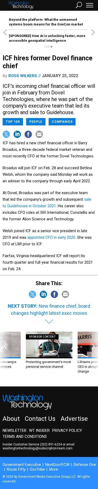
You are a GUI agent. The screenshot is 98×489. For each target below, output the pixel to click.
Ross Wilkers (22, 75)
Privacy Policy (67, 430)
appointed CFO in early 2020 (51, 237)
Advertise (74, 418)
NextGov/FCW (57, 464)
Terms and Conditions (25, 436)
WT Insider (39, 430)
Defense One (85, 464)
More (53, 469)
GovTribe (37, 469)
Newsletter (14, 430)
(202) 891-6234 (51, 444)
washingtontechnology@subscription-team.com (37, 448)
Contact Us (40, 418)
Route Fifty (16, 469)
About (11, 418)
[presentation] (5, 355)
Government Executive (22, 464)
